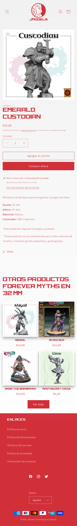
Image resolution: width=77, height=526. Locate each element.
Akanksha (56, 340)
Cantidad (7, 136)
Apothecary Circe (56, 389)
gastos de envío (29, 130)
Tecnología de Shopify (46, 519)
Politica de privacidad (19, 453)
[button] (7, 12)
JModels (31, 519)
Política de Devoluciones (21, 437)
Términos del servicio (19, 445)
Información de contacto (21, 461)
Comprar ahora (38, 166)
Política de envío (16, 429)
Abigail (20, 340)
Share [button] (10, 251)
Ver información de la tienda (22, 187)
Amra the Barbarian (20, 389)
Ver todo (38, 404)
